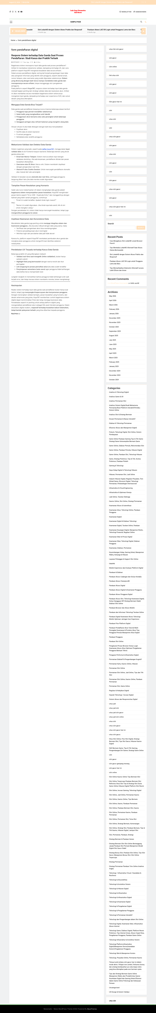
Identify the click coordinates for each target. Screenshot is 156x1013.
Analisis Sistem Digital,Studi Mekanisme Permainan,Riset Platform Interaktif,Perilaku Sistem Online (124, 407)
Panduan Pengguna (116, 637)
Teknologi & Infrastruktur (118, 893)
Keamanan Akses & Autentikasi (120, 506)
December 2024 (114, 371)
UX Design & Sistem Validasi (119, 992)
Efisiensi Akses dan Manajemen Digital (123, 428)
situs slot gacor (114, 137)
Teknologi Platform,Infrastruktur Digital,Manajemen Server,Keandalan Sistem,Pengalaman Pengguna (122, 946)
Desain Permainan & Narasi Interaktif (122, 419)
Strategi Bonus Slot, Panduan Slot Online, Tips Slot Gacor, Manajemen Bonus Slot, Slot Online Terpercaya (127, 855)
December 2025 (114, 318)
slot (110, 110)
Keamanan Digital (115, 517)
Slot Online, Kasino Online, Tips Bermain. (123, 799)
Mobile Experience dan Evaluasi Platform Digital (126, 568)
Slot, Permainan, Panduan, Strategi (121, 835)
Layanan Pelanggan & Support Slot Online (123, 559)
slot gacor (112, 58)
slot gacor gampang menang (119, 764)
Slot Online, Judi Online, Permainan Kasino (124, 795)
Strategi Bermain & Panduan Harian (121, 839)
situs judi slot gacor (116, 713)
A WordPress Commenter (118, 283)
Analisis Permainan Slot (117, 401)
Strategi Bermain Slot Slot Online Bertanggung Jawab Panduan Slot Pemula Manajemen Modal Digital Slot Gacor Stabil (126, 846)
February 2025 (114, 362)
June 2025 (112, 344)
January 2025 (114, 366)
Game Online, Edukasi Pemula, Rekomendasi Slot (126, 446)
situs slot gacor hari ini (117, 207)
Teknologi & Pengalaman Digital (120, 906)
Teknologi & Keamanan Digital (119, 902)
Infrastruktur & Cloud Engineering (121, 488)
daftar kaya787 (48, 149)
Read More (15, 314)
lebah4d (112, 564)
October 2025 (114, 327)
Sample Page (75, 22)
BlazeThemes (92, 1009)
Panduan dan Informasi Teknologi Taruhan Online (126, 612)
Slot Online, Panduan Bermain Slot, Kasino (124, 808)
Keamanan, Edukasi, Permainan (120, 548)
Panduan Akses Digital (117, 586)
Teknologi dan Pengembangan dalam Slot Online (126, 919)
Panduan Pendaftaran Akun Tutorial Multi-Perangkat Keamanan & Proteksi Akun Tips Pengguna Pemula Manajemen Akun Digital (124, 630)
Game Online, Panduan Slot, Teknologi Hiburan (125, 454)
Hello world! (135, 283)
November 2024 (114, 375)
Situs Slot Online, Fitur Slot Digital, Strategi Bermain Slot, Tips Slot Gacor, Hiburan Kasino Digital (125, 741)
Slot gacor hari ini (115, 102)
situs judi (112, 704)
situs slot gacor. (115, 735)
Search (111, 223)
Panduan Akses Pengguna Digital (120, 594)
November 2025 (114, 322)
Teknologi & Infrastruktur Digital (120, 897)
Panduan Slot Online (116, 641)
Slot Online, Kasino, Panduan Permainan (123, 804)
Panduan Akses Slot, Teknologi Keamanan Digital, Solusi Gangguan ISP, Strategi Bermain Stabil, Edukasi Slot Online (126, 601)
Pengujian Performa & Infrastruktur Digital (124, 655)
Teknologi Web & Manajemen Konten (122, 953)
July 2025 (112, 340)
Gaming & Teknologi (116, 466)
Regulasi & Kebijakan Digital (119, 691)
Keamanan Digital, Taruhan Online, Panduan (124, 526)
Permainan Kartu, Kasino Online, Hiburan (123, 664)
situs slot (112, 119)
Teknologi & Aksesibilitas (118, 880)
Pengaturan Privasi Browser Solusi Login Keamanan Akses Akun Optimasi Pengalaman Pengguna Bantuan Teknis (125, 648)
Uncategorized (114, 988)
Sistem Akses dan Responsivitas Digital (123, 699)
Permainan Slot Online (117, 668)
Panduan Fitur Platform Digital (119, 623)
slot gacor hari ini (115, 768)
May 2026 (112, 296)
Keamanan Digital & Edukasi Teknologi (122, 521)
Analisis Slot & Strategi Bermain (120, 415)
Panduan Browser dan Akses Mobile (122, 608)
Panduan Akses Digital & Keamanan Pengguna (125, 590)
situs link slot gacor (116, 49)
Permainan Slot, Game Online (119, 686)
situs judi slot (114, 708)
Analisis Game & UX (116, 397)
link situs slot (114, 75)
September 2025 (115, 331)
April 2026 (112, 300)
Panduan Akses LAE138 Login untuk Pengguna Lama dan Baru (110, 2)
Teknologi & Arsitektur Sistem (119, 884)
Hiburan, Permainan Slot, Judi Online (122, 474)
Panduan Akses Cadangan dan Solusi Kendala (125, 577)
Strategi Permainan (116, 862)
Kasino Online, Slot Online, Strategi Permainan (125, 501)
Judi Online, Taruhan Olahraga (119, 497)
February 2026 (114, 309)
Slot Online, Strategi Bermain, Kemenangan (124, 824)
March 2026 (113, 305)
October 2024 (114, 380)
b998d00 (16, 62)
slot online (113, 67)
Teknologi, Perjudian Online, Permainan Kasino (125, 958)
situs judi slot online (116, 717)
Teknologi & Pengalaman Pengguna (121, 911)
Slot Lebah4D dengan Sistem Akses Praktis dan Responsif (35, 30)
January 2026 (114, 314)
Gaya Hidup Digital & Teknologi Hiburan (123, 470)
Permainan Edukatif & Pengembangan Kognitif (125, 659)
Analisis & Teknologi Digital (119, 392)
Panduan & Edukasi (116, 572)
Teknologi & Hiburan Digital (119, 889)
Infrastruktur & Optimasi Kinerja (120, 492)
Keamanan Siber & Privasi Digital (120, 537)
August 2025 (113, 336)
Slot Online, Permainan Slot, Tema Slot (122, 819)
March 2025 (113, 358)
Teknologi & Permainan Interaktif (120, 915)
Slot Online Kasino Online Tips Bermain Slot (124, 777)
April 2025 (112, 353)
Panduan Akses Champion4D (119, 581)
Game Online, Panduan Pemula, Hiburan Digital (125, 450)
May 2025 (112, 349)
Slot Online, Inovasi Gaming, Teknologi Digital (125, 790)
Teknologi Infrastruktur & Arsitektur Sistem (124, 940)
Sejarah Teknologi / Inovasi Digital (121, 695)
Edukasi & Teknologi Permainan (120, 423)
